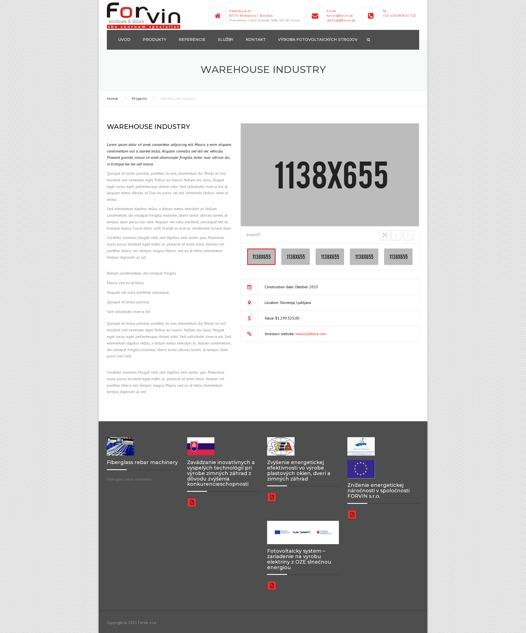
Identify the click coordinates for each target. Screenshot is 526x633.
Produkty (154, 39)
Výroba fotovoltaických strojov (318, 39)
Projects (139, 98)
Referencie (192, 39)
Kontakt (256, 39)
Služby (225, 39)
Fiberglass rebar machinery (129, 479)
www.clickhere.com (310, 333)
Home (112, 98)
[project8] (330, 256)
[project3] (261, 256)
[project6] (398, 256)
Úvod (124, 39)
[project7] (364, 256)
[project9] (295, 256)
